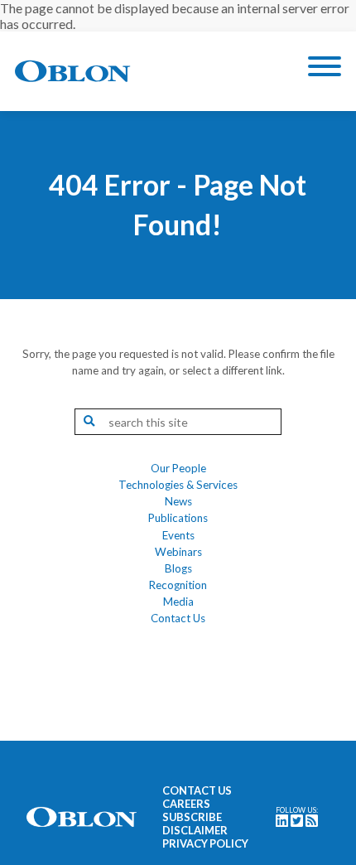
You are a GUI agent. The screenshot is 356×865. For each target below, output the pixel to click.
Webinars (178, 551)
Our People (178, 468)
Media (178, 601)
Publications (178, 517)
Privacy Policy (205, 843)
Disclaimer (195, 830)
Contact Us (178, 618)
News (178, 501)
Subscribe (192, 817)
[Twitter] (297, 821)
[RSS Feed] (311, 821)
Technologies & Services (178, 484)
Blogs (178, 568)
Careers (186, 803)
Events (178, 535)
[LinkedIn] (282, 821)
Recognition (178, 585)
